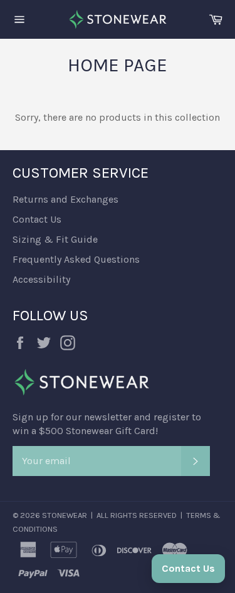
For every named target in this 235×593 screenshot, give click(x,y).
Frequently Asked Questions (76, 259)
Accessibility (41, 279)
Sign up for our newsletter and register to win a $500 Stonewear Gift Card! (107, 424)
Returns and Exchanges (65, 199)
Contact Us (37, 219)
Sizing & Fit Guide (55, 239)
